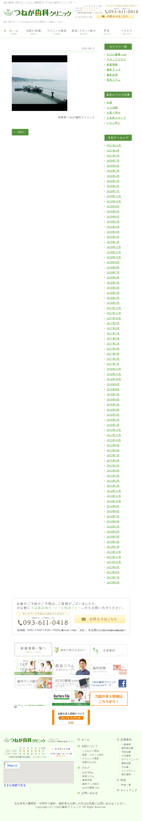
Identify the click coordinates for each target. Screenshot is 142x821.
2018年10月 (114, 257)
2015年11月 (114, 435)
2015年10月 (114, 440)
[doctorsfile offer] (71, 724)
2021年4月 (113, 150)
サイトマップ (129, 790)
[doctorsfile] (71, 704)
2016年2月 (113, 419)
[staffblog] (33, 674)
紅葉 (109, 102)
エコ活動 (112, 107)
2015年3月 (113, 475)
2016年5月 (113, 404)
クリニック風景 (90, 758)
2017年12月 (114, 308)
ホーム (85, 739)
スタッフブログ (116, 59)
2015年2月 (113, 481)
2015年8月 (113, 450)
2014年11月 (114, 496)
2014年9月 (113, 506)
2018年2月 (113, 298)
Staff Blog (87, 772)
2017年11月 (114, 313)
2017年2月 (113, 359)
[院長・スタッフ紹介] (83, 32)
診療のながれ (89, 762)
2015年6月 (113, 460)
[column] (71, 674)
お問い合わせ (89, 793)
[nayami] (71, 687)
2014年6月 (113, 521)
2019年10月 (114, 201)
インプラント (128, 770)
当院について (89, 746)
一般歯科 (126, 744)
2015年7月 (113, 455)
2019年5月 (113, 221)
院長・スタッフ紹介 (93, 754)
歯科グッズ (114, 69)
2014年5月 (113, 526)
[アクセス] (127, 32)
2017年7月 (113, 333)
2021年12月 (114, 145)
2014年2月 (113, 542)
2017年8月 (113, 328)
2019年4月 (113, 227)
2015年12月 (114, 430)
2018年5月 (113, 282)
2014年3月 (113, 536)
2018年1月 (113, 303)
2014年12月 (114, 491)
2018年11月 (114, 252)
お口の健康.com (116, 54)
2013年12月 (114, 552)
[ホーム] (13, 32)
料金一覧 (126, 785)
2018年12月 (114, 247)
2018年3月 (113, 293)
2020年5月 (113, 171)
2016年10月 (114, 379)
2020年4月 (113, 176)
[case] (109, 674)
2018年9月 (113, 262)
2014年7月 (113, 516)
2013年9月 (113, 567)
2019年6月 (113, 216)
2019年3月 (113, 232)
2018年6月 (113, 277)
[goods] (33, 687)
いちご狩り (114, 122)
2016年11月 (114, 374)
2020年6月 (113, 166)
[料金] (106, 32)
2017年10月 (114, 318)
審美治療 (126, 763)
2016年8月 (113, 389)
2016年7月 (113, 394)
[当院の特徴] (33, 32)
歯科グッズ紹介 (90, 784)
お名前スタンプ (116, 117)
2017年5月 (113, 343)
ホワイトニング (129, 759)
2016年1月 (113, 425)
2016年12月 (114, 369)
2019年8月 (113, 211)
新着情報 (112, 64)
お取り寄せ (114, 112)
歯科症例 (112, 74)
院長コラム (114, 79)
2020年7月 (113, 160)
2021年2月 (113, 155)
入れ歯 (125, 767)
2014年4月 (113, 531)
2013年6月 (113, 582)
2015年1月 (113, 486)
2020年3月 (113, 181)
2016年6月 (113, 399)
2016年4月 (113, 409)
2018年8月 (113, 267)
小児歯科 (126, 755)
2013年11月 (114, 557)
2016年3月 (113, 414)
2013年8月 (113, 572)
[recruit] (109, 704)
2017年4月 (113, 348)
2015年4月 (113, 470)
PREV (21, 132)
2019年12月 (114, 196)
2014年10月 (114, 501)
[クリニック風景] (56, 32)
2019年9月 (113, 206)
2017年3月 (113, 353)
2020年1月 (113, 191)
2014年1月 (113, 547)
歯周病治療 (127, 748)
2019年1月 (113, 242)
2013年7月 (113, 577)
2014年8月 (113, 511)
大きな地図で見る (15, 785)
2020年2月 (113, 186)
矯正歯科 (126, 774)
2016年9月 (113, 384)
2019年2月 (113, 237)
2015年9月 (113, 445)
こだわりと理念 (90, 751)
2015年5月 (113, 465)
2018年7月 (113, 272)
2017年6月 (113, 338)
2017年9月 (113, 323)
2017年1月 (113, 364)
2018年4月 (113, 287)
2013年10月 (114, 562)
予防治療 (126, 752)
